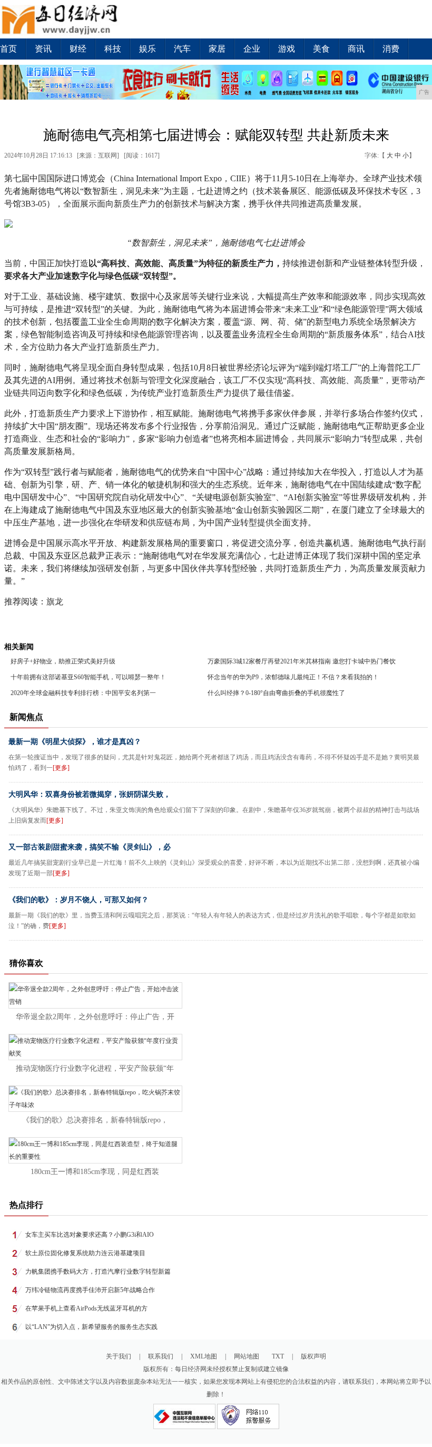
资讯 (43, 48)
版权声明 (313, 1356)
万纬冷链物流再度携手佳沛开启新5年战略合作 (90, 1290)
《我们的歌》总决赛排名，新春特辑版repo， (95, 1120)
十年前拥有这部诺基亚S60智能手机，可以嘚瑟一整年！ (88, 677)
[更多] (61, 767)
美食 (321, 48)
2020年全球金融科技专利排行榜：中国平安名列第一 (83, 693)
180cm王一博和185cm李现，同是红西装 (95, 1172)
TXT (278, 1356)
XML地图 (203, 1356)
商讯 (356, 48)
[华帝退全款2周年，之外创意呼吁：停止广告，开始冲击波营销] (95, 1001)
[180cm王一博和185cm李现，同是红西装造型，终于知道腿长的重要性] (95, 1156)
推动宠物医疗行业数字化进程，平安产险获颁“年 (95, 1068)
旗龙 (54, 601)
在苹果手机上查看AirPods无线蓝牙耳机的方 (86, 1308)
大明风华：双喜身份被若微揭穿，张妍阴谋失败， (89, 794)
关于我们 (118, 1356)
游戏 (286, 48)
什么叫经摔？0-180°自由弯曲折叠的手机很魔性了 (276, 693)
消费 (390, 48)
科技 (112, 48)
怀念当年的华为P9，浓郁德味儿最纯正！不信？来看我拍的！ (293, 677)
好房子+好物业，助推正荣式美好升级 (63, 661)
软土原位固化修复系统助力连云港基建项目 (85, 1253)
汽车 (182, 48)
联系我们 (160, 1356)
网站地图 (246, 1356)
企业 (251, 48)
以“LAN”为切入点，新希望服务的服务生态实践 (91, 1327)
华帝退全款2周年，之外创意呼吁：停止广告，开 (95, 1017)
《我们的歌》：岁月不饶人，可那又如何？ (78, 900)
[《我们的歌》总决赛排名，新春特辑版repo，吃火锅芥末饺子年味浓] (95, 1105)
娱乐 (147, 48)
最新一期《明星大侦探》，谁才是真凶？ (74, 742)
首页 (8, 48)
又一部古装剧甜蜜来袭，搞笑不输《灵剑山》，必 (89, 847)
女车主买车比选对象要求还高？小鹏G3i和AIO (89, 1234)
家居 (217, 48)
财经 (78, 48)
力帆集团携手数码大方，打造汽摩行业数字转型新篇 (98, 1271)
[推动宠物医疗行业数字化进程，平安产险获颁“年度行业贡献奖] (95, 1053)
